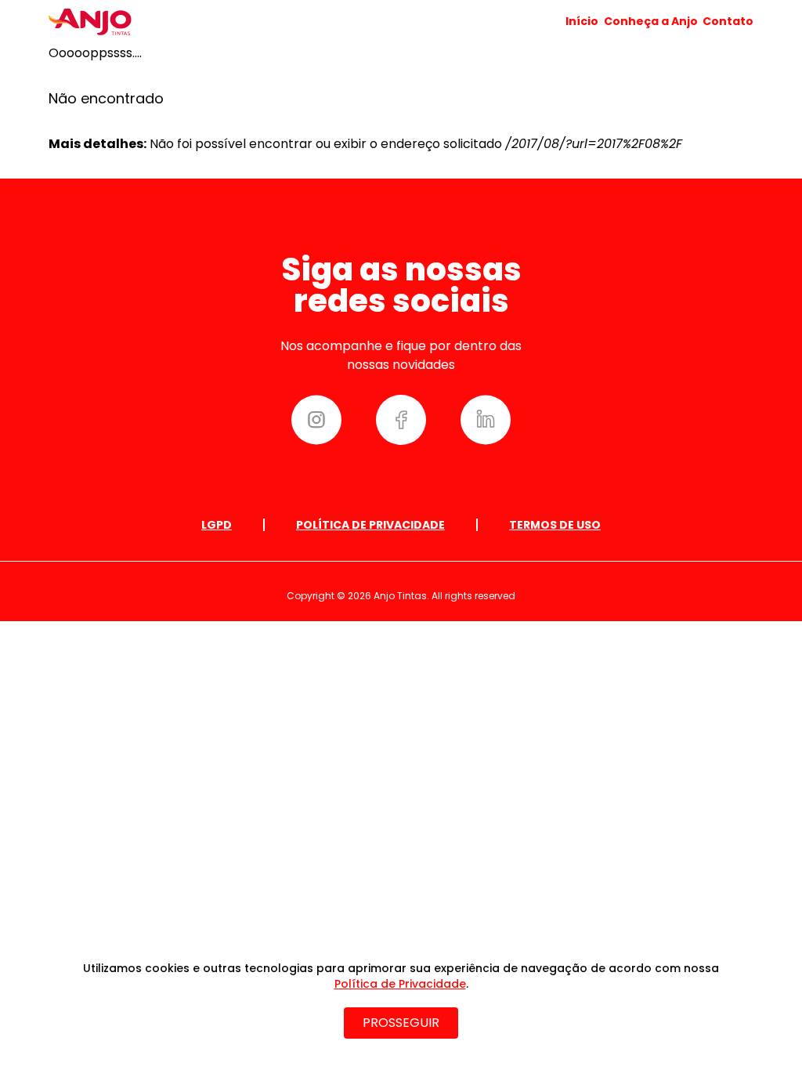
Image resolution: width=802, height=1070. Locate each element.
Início (581, 21)
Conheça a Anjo (651, 21)
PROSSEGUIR (401, 1023)
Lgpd (216, 525)
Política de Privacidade (370, 525)
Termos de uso (555, 525)
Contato (728, 21)
